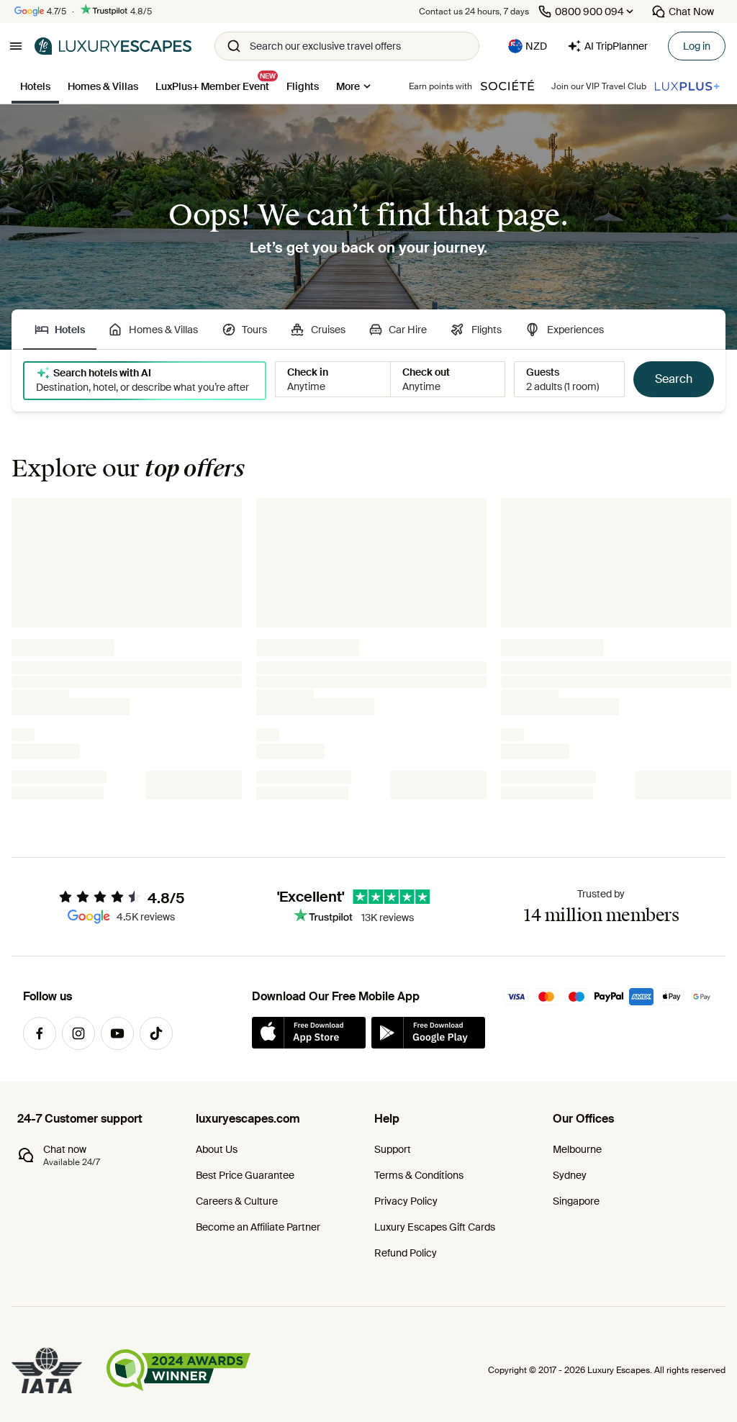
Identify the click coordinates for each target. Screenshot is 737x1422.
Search (673, 378)
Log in (696, 46)
